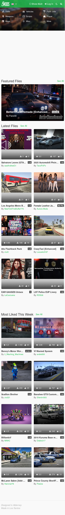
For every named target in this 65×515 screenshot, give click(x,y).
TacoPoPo (41, 165)
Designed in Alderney (11, 505)
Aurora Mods (42, 208)
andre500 (41, 354)
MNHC (7, 440)
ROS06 (40, 295)
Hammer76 (9, 483)
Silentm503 (42, 397)
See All (60, 80)
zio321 (7, 397)
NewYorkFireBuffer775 (14, 208)
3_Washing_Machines (13, 354)
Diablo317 (41, 440)
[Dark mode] (56, 4)
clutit (6, 251)
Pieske (40, 483)
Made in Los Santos (10, 508)
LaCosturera (9, 295)
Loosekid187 (42, 251)
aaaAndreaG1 (10, 165)
